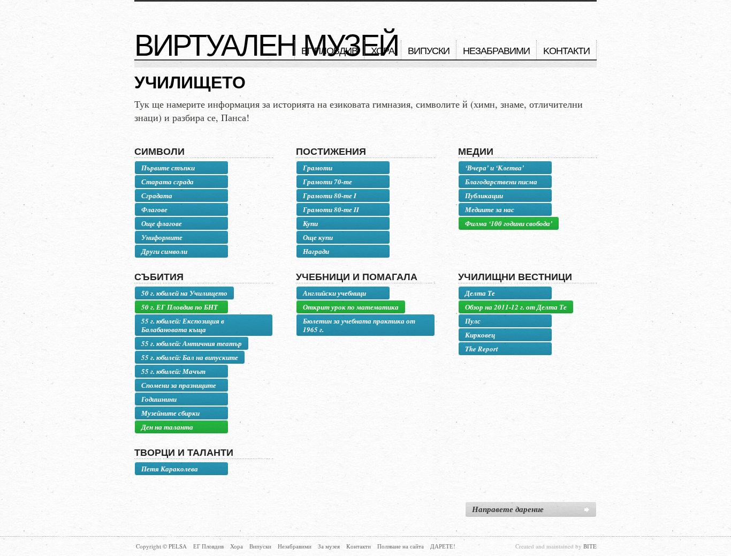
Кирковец (480, 335)
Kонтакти (566, 51)
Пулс (473, 321)
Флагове (154, 209)
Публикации (484, 195)
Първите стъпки (168, 167)
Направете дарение (508, 509)
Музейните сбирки (170, 413)
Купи (310, 223)
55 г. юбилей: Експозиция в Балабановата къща (182, 325)
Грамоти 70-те (327, 181)
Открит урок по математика (351, 307)
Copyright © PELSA (161, 546)
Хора (382, 51)
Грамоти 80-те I (329, 195)
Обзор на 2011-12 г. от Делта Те (516, 307)
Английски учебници (334, 293)
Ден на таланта (167, 427)
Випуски (429, 51)
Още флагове (161, 223)
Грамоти (317, 167)
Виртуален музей (266, 45)
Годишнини (159, 399)
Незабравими (496, 51)
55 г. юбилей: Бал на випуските (189, 357)
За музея (329, 546)
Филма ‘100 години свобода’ (508, 223)
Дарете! (442, 546)
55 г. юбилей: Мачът (173, 371)
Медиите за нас (489, 209)
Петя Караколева (169, 469)
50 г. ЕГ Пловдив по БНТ (179, 307)
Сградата (156, 195)
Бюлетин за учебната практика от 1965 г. (359, 325)
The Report (481, 349)
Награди (316, 251)
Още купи (318, 237)
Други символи (164, 251)
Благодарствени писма (501, 181)
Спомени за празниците (178, 385)
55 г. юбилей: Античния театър (191, 343)
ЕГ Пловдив (329, 51)
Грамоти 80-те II (331, 209)
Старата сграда (167, 181)
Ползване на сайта (400, 546)
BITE (590, 546)
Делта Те (480, 293)
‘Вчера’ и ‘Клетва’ (494, 167)
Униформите (161, 237)
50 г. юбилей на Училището (184, 293)
